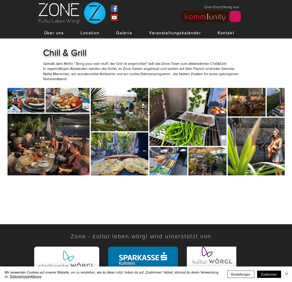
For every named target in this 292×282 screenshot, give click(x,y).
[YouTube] (114, 17)
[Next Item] (276, 131)
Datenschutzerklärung (26, 276)
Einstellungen (240, 274)
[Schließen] (286, 274)
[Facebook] (114, 8)
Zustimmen (269, 274)
